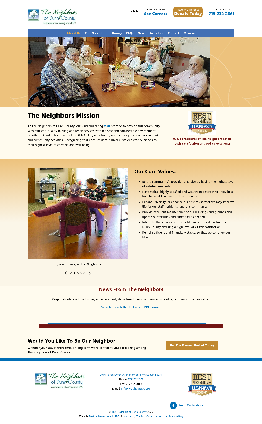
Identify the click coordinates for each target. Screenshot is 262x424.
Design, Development (101, 416)
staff (107, 126)
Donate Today (188, 14)
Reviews (189, 33)
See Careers (155, 14)
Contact (173, 33)
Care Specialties (96, 33)
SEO (117, 416)
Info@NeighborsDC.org (135, 389)
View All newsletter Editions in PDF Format (131, 307)
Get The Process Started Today (192, 345)
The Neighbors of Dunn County (129, 412)
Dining (117, 33)
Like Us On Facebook (190, 405)
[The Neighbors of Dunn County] (52, 23)
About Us (73, 33)
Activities (156, 33)
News (141, 33)
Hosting (127, 416)
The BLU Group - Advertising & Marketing (159, 416)
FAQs (129, 33)
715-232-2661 (221, 14)
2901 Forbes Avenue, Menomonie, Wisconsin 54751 (131, 375)
